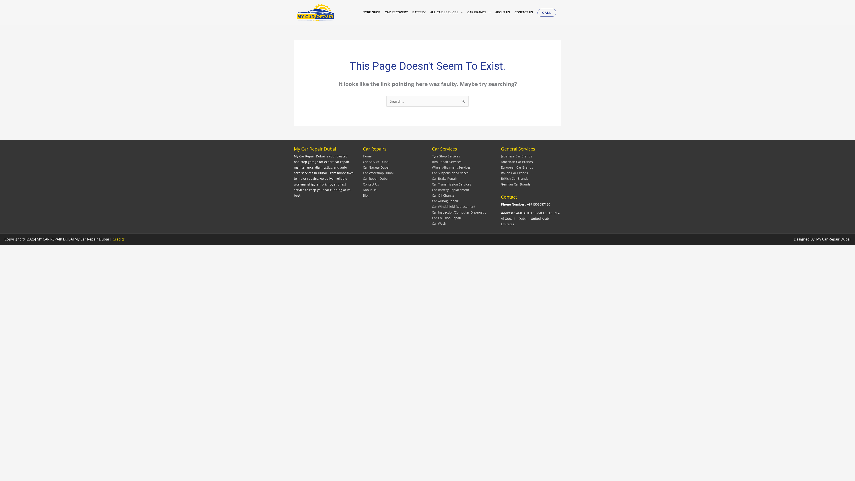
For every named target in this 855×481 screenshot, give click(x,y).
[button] (546, 13)
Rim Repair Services (447, 162)
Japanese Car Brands (516, 156)
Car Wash (439, 223)
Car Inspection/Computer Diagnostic (459, 212)
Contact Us (371, 184)
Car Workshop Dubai (378, 173)
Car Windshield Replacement (453, 206)
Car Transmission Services (451, 184)
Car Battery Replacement (450, 190)
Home (367, 156)
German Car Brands (516, 184)
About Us (370, 190)
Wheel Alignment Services (451, 167)
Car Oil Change (443, 195)
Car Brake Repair (444, 178)
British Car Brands (514, 178)
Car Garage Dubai (376, 167)
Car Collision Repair (446, 218)
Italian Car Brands (514, 173)
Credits (119, 239)
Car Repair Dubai (376, 178)
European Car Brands (517, 167)
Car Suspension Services (450, 173)
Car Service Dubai (376, 162)
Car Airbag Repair (445, 201)
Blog (366, 195)
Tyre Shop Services (446, 156)
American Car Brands (517, 162)
